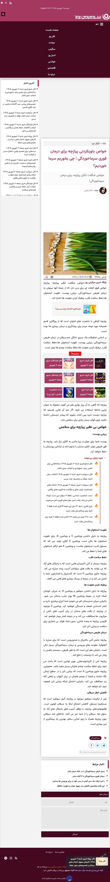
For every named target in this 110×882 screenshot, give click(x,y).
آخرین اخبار (29, 83)
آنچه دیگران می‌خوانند (93, 458)
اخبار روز (52, 55)
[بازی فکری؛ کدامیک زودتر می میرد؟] (89, 309)
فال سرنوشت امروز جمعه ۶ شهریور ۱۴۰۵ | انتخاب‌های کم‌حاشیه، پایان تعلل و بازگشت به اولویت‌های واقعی (69, 487)
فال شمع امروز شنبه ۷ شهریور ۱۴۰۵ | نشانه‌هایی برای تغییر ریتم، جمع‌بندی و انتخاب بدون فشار (69, 466)
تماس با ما (59, 852)
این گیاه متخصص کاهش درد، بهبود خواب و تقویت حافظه (81, 786)
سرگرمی (51, 49)
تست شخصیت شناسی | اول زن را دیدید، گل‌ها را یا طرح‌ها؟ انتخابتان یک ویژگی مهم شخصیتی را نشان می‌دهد (54, 393)
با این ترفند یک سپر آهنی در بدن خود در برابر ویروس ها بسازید (79, 781)
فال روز (52, 36)
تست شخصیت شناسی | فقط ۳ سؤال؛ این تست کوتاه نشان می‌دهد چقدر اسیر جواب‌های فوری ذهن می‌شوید (69, 498)
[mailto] (51, 277)
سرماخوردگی (95, 738)
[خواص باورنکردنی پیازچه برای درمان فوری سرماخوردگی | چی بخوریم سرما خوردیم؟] (104, 746)
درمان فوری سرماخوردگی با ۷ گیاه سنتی (88, 776)
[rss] (16, 858)
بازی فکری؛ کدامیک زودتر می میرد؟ (68, 309)
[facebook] (91, 746)
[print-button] (47, 277)
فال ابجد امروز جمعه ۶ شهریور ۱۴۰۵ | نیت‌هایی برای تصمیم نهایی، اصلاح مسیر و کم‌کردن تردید (19, 151)
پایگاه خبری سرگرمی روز (96, 282)
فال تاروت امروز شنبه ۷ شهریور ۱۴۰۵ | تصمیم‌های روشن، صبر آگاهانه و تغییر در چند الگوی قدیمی (85, 364)
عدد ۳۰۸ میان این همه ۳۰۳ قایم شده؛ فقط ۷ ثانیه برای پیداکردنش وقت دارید (68, 519)
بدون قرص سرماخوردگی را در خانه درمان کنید (86, 771)
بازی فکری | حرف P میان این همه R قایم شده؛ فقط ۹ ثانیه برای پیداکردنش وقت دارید (69, 509)
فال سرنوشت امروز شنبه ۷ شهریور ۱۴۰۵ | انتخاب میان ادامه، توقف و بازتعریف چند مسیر (69, 477)
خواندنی (52, 62)
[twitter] (97, 746)
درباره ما (52, 74)
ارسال (74, 834)
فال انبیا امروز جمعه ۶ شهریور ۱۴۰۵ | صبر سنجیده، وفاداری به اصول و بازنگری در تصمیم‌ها (85, 393)
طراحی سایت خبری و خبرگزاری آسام (54, 878)
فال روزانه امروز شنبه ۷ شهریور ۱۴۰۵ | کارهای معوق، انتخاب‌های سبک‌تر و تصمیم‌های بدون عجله (82, 862)
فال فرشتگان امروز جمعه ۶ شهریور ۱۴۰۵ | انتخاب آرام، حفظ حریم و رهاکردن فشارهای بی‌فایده (54, 378)
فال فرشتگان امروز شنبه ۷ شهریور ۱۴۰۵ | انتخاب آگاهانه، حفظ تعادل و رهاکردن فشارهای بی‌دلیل (54, 364)
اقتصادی (52, 68)
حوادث (52, 43)
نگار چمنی (88, 190)
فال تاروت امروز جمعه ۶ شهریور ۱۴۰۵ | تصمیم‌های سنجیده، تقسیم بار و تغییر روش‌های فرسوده (85, 378)
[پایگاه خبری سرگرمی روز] (92, 16)
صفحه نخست (52, 30)
